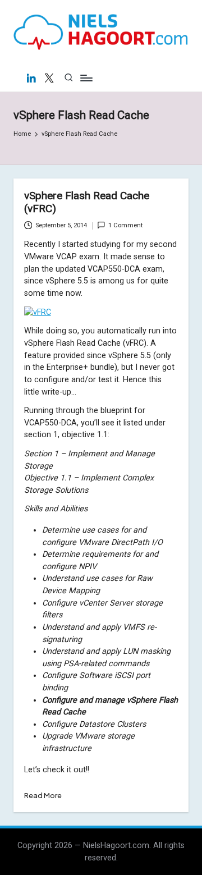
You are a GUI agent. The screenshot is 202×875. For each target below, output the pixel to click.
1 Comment (125, 225)
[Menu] (85, 78)
